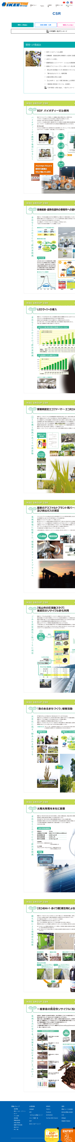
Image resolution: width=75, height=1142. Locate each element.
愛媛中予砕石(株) (18, 1125)
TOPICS (48, 1109)
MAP (30, 1121)
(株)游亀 (16, 1118)
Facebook (48, 1112)
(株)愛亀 (16, 1109)
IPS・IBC (16, 1129)
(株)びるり (16, 1127)
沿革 (30, 1112)
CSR (63, 1115)
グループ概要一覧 (33, 1118)
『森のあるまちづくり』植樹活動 (56, 73)
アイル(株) (16, 1115)
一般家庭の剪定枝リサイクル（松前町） (58, 84)
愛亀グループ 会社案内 (67, 1109)
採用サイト (58, 5)
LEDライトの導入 (51, 59)
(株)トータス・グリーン (20, 1111)
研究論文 (64, 1118)
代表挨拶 (31, 1109)
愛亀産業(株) (17, 1120)
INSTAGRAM (49, 1115)
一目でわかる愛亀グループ (35, 1115)
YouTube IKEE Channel (52, 1118)
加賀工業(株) (17, 1122)
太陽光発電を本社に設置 (53, 77)
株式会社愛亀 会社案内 (67, 1112)
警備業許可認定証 (66, 1121)
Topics (42, 6)
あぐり (15, 1113)
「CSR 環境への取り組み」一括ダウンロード (60, 87)
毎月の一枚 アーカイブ (35, 1124)
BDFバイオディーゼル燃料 (54, 52)
